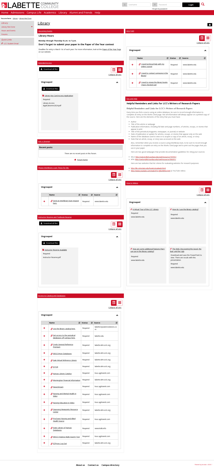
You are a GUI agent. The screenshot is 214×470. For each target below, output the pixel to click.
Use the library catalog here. (64, 328)
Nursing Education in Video (63, 403)
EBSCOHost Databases (62, 353)
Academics (50, 12)
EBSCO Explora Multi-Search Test (66, 437)
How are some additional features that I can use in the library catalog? (147, 250)
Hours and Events (8, 30)
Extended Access (45, 63)
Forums (4, 34)
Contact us (93, 465)
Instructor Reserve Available (56, 250)
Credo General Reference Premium (63, 345)
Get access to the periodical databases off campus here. (64, 336)
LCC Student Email (11, 43)
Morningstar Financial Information (66, 380)
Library (63, 12)
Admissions (17, 12)
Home (4, 12)
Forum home (82, 160)
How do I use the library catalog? (185, 209)
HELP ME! (130, 31)
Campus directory (110, 465)
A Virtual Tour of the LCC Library (146, 209)
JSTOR (55, 367)
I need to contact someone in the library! (154, 74)
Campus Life (34, 12)
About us (80, 465)
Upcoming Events (45, 31)
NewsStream (58, 387)
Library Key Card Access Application (59, 95)
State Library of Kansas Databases (62, 429)
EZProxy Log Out (60, 443)
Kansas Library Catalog (62, 373)
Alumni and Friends (80, 12)
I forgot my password (159, 9)
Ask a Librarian (44, 141)
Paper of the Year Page (111, 49)
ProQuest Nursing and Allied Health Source (64, 419)
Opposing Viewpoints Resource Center (65, 410)
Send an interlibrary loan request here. (66, 202)
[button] (49, 69)
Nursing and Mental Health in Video (64, 394)
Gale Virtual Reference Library (65, 360)
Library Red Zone (25, 18)
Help (97, 12)
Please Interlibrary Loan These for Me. (53, 168)
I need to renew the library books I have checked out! (154, 83)
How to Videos (132, 183)
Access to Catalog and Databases (51, 296)
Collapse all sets (114, 74)
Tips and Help (131, 99)
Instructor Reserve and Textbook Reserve (55, 217)
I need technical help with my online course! (152, 65)
